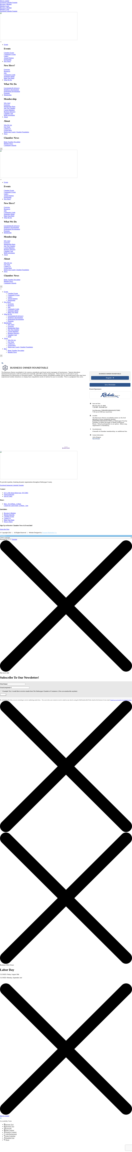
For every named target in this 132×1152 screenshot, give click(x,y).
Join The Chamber (13, 330)
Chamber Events (13, 293)
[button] (1, 1118)
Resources (11, 305)
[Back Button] (2, 363)
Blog (5, 349)
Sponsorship (11, 300)
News (5, 134)
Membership (7, 95)
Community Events (14, 295)
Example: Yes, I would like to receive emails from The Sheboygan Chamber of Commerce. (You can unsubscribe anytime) (39, 691)
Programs (11, 321)
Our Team (11, 342)
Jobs (9, 307)
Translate (14, 539)
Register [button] (109, 378)
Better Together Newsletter (16, 350)
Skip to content (4, 1)
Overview (11, 304)
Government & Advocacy (15, 316)
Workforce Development (15, 317)
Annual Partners (13, 298)
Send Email (96, 438)
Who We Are (12, 340)
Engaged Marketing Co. (49, 532)
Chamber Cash (12, 335)
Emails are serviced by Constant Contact (121, 700)
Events (6, 44)
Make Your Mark (13, 312)
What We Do (8, 80)
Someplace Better (13, 311)
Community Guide (13, 309)
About (6, 117)
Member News (12, 352)
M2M (9, 337)
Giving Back (12, 345)
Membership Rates (13, 328)
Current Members (13, 331)
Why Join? (11, 324)
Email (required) (5, 687)
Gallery (10, 297)
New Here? (7, 61)
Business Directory (13, 333)
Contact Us (11, 343)
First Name (3, 684)
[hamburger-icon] (1, 179)
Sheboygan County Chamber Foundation (20, 347)
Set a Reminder (110, 385)
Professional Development (16, 319)
